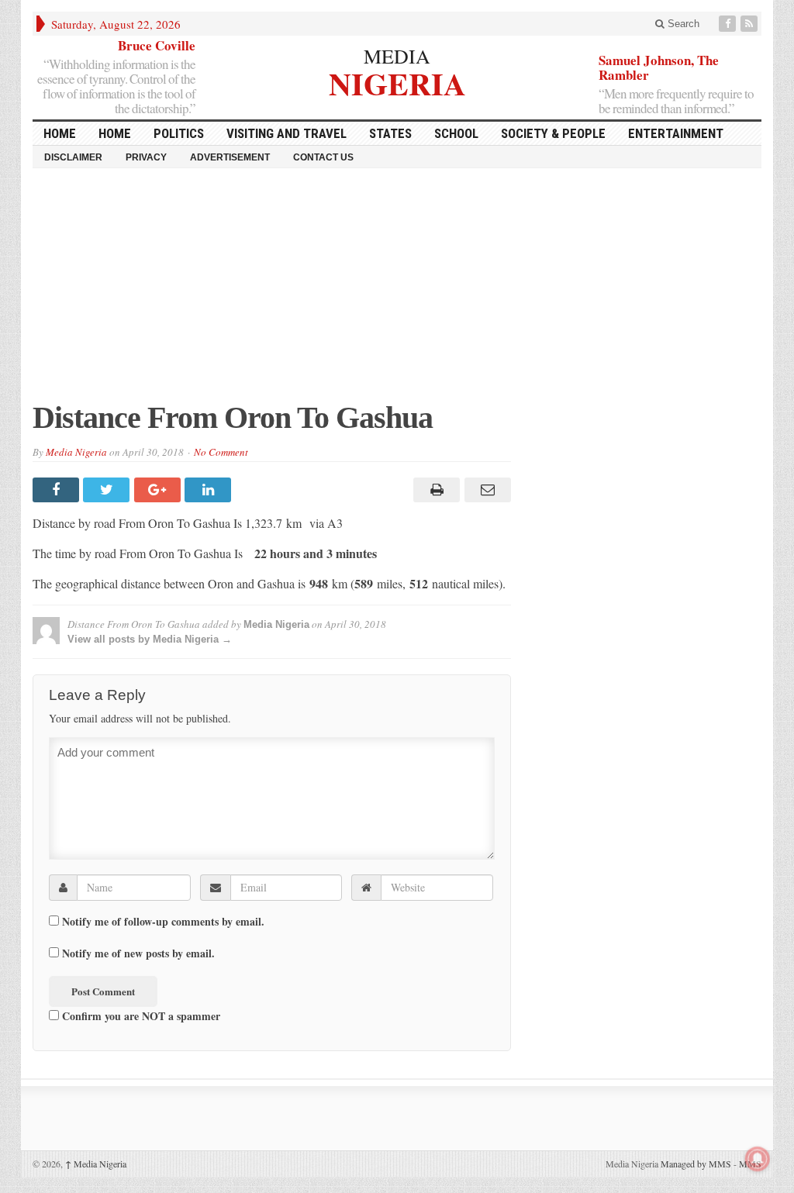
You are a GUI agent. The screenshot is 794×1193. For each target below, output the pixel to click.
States (390, 133)
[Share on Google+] (159, 490)
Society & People (553, 133)
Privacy (146, 157)
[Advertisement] (397, 292)
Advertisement (230, 157)
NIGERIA (397, 81)
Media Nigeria (76, 452)
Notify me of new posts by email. (138, 953)
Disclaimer (73, 157)
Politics (179, 133)
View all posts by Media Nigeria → (149, 639)
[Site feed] (750, 24)
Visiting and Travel (286, 133)
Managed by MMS (696, 1163)
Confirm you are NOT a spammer (139, 1015)
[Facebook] (729, 24)
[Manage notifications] (757, 1158)
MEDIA (397, 56)
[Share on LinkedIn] (210, 490)
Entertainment (675, 133)
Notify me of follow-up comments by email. (163, 922)
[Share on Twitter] (108, 490)
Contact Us (323, 157)
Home (114, 133)
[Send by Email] (485, 490)
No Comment (221, 452)
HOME (59, 133)
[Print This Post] (434, 490)
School (456, 133)
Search (682, 23)
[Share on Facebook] (58, 490)
